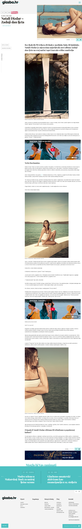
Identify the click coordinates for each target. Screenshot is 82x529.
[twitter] (79, 449)
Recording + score (49, 507)
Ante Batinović (7, 25)
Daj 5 (21, 505)
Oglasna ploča (24, 504)
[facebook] (77, 39)
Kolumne (59, 509)
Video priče (47, 505)
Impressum (71, 502)
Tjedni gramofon (49, 509)
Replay (46, 502)
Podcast (47, 504)
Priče (58, 507)
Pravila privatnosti (74, 504)
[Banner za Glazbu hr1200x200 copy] (53, 455)
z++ (42, 174)
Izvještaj (59, 504)
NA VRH (4, 525)
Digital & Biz (60, 510)
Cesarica (22, 507)
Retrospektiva (60, 512)
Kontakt (71, 499)
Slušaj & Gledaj (49, 499)
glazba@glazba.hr (73, 516)
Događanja (35, 499)
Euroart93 (76, 519)
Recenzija (59, 505)
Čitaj (58, 499)
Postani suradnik (73, 505)
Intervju (59, 502)
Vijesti (22, 499)
